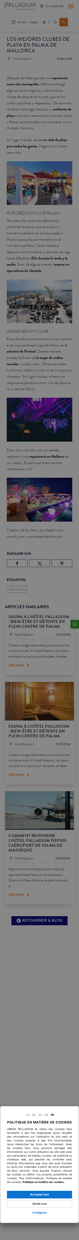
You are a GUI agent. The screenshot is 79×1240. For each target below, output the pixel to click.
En (34, 1115)
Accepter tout (39, 1194)
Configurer (39, 1212)
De (46, 1115)
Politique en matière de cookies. (43, 1182)
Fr (52, 1115)
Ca (40, 1115)
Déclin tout (39, 1203)
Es (27, 1115)
